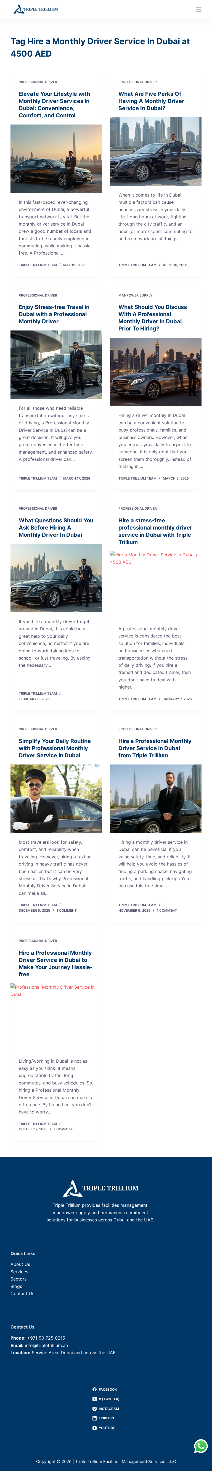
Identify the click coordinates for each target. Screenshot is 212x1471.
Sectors (18, 1279)
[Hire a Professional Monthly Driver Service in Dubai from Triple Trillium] (156, 798)
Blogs (16, 1286)
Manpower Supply (135, 295)
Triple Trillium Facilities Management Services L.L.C (125, 1461)
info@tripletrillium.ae (46, 1345)
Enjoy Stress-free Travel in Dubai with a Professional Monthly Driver (54, 314)
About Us (20, 1264)
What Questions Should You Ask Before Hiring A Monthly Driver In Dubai (56, 527)
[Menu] (199, 9)
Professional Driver (38, 82)
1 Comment (67, 910)
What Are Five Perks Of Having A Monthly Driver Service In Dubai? (151, 101)
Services (19, 1271)
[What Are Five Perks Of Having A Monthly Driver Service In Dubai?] (156, 151)
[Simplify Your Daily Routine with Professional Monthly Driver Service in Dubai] (56, 798)
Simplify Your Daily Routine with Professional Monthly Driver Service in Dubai (55, 748)
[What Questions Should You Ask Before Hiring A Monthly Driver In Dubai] (56, 578)
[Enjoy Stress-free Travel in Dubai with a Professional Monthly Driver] (56, 364)
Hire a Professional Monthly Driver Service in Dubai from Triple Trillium (155, 748)
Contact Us (22, 1293)
